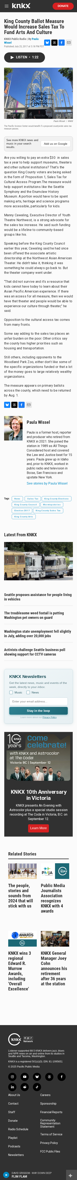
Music (18, 692)
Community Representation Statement (50, 1123)
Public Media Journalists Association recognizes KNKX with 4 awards (53, 898)
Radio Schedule (18, 1129)
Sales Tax (32, 499)
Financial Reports (51, 1112)
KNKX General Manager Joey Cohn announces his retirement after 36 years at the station (54, 968)
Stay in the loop (38, 710)
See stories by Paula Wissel (47, 483)
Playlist (12, 1137)
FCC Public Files (50, 1151)
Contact (13, 1103)
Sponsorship (48, 1103)
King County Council (25, 504)
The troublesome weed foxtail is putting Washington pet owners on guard (34, 615)
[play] (6, 1175)
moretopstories (52, 504)
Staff (11, 1112)
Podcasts (14, 1146)
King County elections (56, 499)
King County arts (23, 516)
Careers (45, 1095)
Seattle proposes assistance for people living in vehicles (38, 597)
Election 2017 (22, 510)
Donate (63, 6)
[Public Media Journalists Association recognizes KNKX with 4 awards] (55, 871)
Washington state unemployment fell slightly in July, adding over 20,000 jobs (37, 633)
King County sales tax (48, 510)
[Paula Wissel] (13, 428)
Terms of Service (51, 1134)
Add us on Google (55, 143)
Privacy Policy (50, 717)
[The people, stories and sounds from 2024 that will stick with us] (22, 871)
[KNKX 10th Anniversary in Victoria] (38, 757)
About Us (14, 1095)
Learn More (38, 828)
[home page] (21, 7)
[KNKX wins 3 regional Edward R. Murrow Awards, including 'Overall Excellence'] (22, 939)
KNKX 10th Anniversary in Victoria (39, 795)
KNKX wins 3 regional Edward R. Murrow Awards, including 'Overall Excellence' (19, 971)
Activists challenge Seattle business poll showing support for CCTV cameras (34, 652)
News (17, 499)
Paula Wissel (38, 422)
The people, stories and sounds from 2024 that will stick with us (20, 895)
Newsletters (16, 1155)
